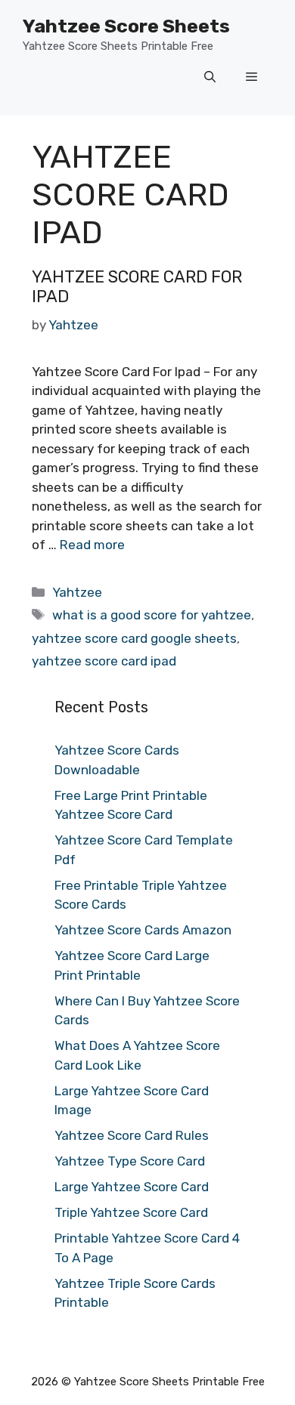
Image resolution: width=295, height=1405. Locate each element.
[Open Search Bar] (210, 77)
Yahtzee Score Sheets (126, 26)
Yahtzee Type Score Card (129, 1161)
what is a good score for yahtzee (151, 614)
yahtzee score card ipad (104, 661)
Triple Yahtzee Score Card (131, 1212)
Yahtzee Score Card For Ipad (137, 287)
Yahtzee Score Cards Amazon (142, 929)
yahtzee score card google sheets (134, 638)
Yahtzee (77, 592)
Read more (92, 544)
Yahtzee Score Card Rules (131, 1135)
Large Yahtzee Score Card (131, 1186)
